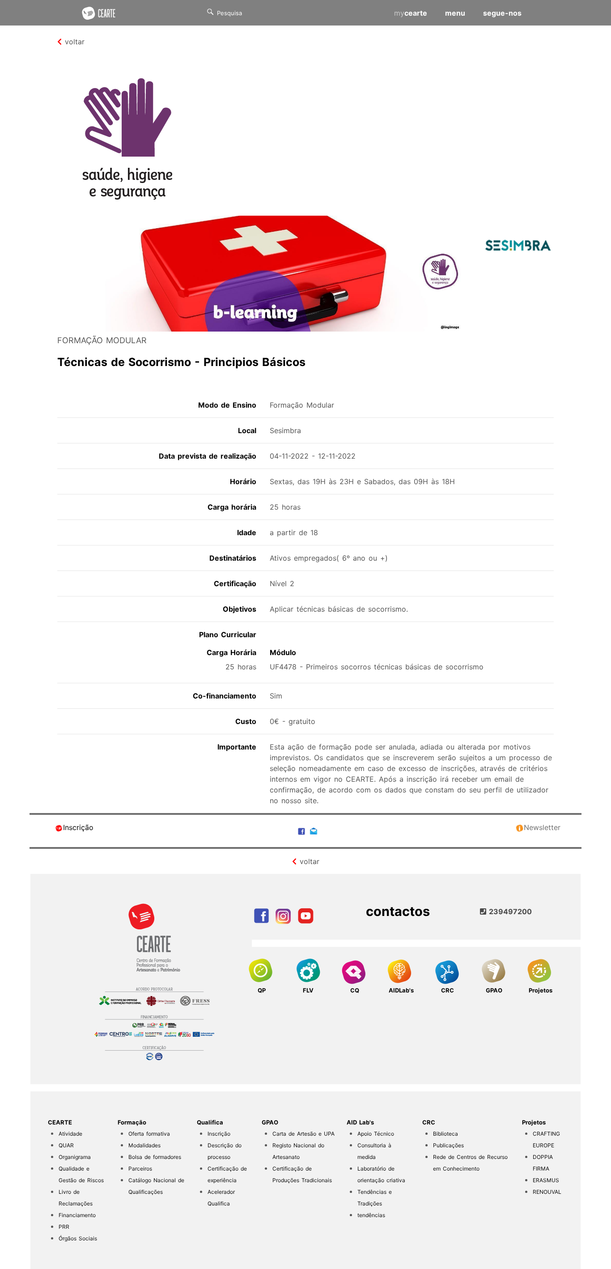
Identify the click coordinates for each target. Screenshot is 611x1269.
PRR (64, 1226)
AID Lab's (360, 1122)
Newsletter (542, 827)
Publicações (448, 1145)
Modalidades (144, 1145)
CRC (428, 1122)
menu (455, 13)
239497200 (509, 911)
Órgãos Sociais (78, 1238)
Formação (132, 1122)
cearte (410, 13)
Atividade (70, 1133)
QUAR (66, 1145)
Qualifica (210, 1122)
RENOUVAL (547, 1191)
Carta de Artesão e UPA (303, 1133)
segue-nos (502, 13)
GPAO (270, 1122)
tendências (371, 1215)
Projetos (534, 1122)
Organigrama (75, 1157)
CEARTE (60, 1122)
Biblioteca (445, 1133)
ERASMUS (546, 1180)
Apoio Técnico (375, 1133)
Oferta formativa (149, 1133)
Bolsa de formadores (154, 1157)
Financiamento (77, 1215)
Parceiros (140, 1168)
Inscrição (78, 827)
